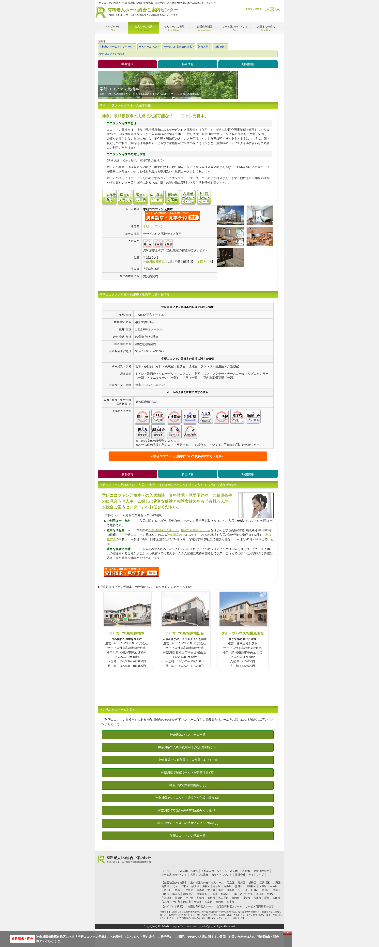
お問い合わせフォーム (216, 918)
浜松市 (246, 897)
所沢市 (271, 894)
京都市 (165, 901)
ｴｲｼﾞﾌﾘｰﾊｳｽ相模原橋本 (126, 633)
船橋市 (225, 894)
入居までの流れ (199, 874)
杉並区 (228, 886)
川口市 (260, 894)
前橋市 (179, 897)
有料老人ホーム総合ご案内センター (143, 11)
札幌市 (200, 897)
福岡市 (219, 901)
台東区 (263, 886)
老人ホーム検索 (189, 870)
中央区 (274, 886)
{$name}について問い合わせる (172, 216)
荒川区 (241, 882)
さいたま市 (246, 894)
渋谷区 (206, 886)
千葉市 (214, 894)
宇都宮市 (166, 897)
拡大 (277, 9)
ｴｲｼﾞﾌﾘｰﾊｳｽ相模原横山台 (184, 633)
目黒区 (230, 890)
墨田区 (239, 886)
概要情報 (127, 64)
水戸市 (189, 897)
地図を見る (204, 261)
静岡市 (235, 897)
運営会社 (240, 874)
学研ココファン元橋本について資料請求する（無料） (188, 456)
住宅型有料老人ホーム (195, 530)
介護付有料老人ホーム (163, 530)
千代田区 (166, 890)
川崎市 (165, 894)
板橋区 (252, 882)
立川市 (265, 890)
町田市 (255, 890)
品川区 (195, 886)
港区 (220, 890)
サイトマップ (256, 874)
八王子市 (242, 890)
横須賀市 (202, 894)
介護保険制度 (261, 870)
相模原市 (188, 894)
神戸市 (176, 901)
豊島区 (179, 890)
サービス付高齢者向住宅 (259, 906)
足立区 (231, 882)
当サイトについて (221, 874)
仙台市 (211, 897)
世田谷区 (251, 886)
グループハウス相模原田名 (242, 633)
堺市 (266, 897)
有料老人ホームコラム (214, 870)
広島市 (209, 901)
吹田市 (276, 897)
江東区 (184, 886)
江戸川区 (264, 882)
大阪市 (257, 897)
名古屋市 (223, 897)
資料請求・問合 (22, 938)
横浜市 (276, 890)
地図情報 (248, 64)
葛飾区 (165, 886)
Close (287, 933)
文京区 (211, 890)
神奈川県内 (174, 534)
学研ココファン (153, 226)
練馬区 (200, 890)
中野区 (189, 890)
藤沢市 (176, 894)
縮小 (266, 9)
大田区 (276, 882)
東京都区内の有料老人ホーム (207, 882)
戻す (271, 9)
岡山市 (187, 901)
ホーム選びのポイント (174, 874)
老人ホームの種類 (240, 870)
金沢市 (198, 901)
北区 (174, 886)
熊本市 (230, 901)
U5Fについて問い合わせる (131, 572)
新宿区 (217, 886)
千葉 (234, 894)
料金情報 (188, 64)
